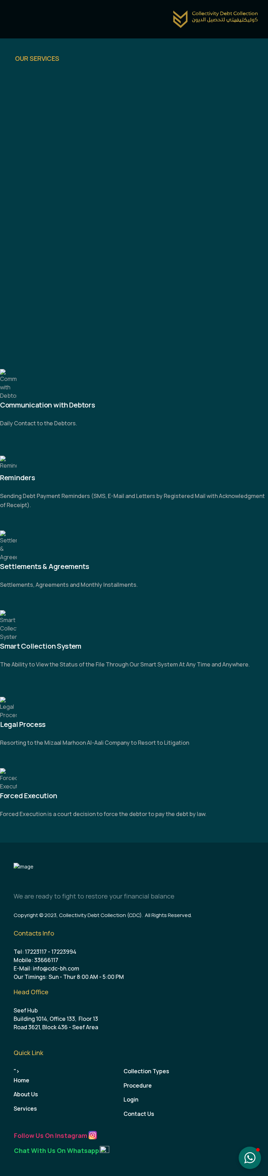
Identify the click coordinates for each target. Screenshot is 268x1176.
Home (21, 1080)
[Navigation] (12, 19)
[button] (250, 1158)
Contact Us (139, 1114)
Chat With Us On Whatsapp (56, 1150)
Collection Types (146, 1071)
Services (25, 1108)
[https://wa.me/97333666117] (104, 1150)
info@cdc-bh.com (56, 968)
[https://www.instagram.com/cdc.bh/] (92, 1135)
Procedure (138, 1085)
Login (131, 1099)
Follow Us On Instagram (50, 1135)
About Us (26, 1094)
